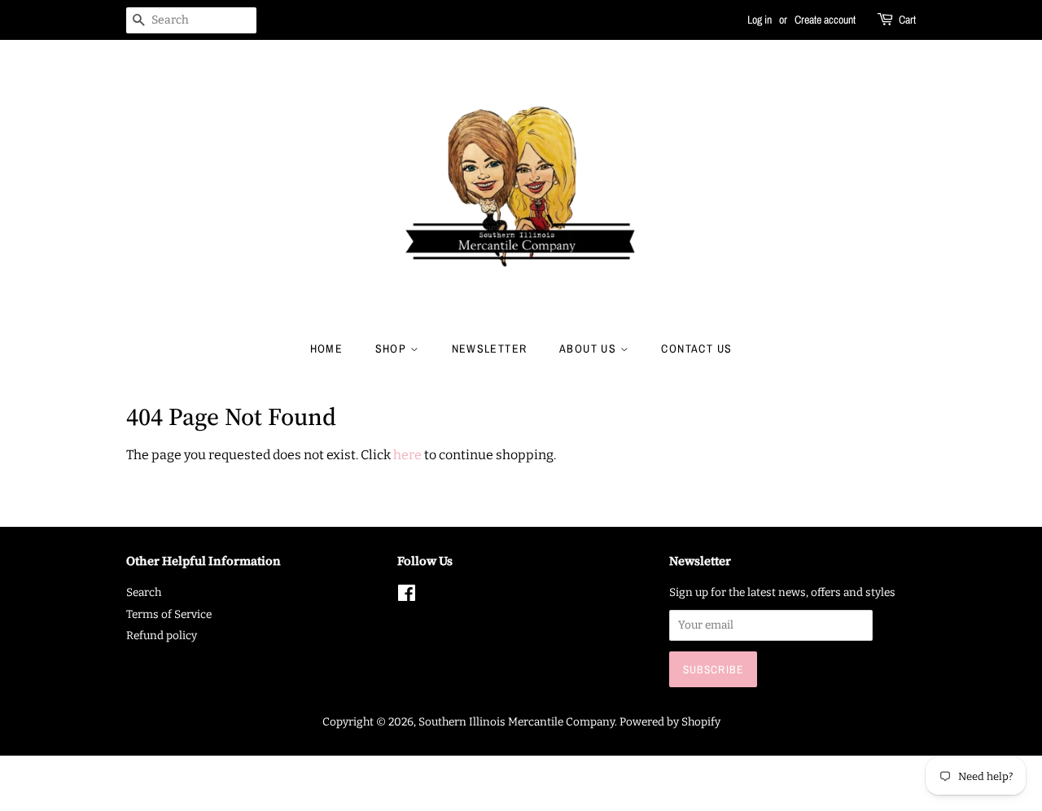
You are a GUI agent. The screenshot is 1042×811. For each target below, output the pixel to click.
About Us (589, 348)
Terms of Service (169, 614)
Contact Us (696, 348)
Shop (392, 348)
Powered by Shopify (670, 722)
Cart (907, 19)
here (407, 454)
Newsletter (490, 348)
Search (143, 592)
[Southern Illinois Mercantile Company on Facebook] (406, 596)
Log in (759, 19)
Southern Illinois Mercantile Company (516, 722)
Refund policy (161, 635)
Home (327, 348)
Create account (825, 19)
